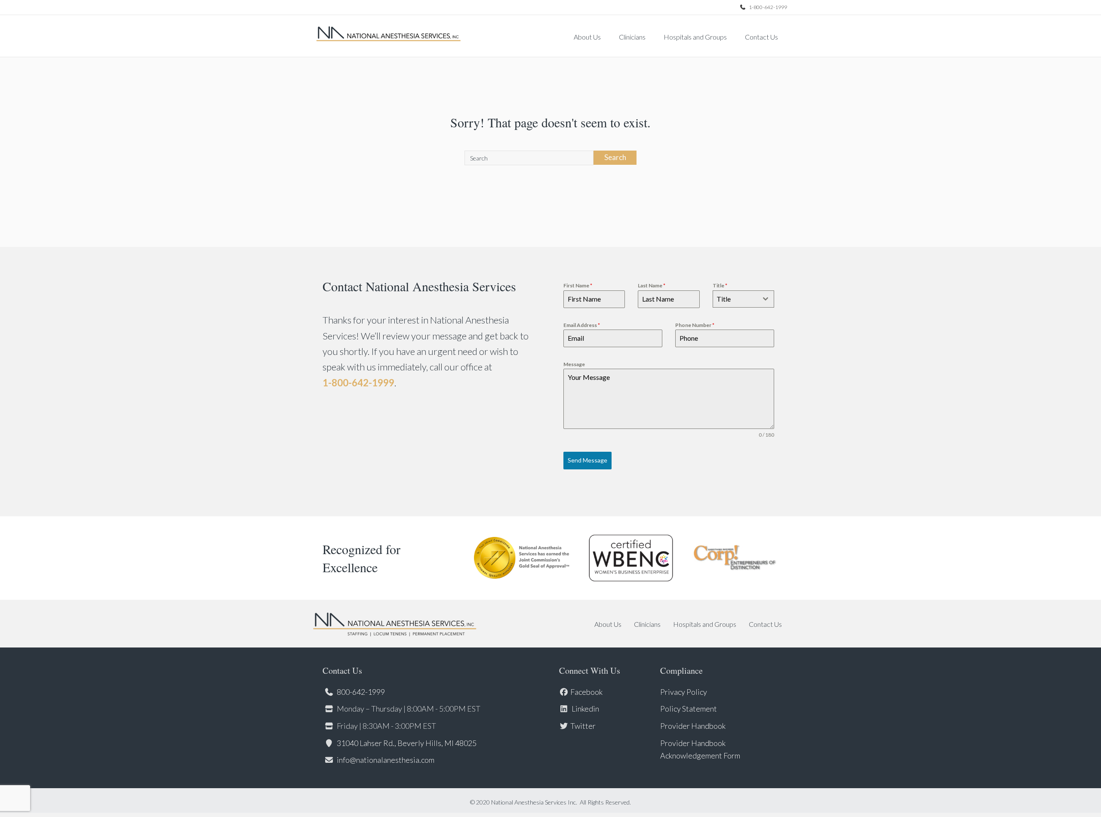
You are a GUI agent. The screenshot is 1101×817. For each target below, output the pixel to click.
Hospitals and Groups (695, 37)
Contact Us (761, 37)
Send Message (587, 460)
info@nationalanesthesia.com (385, 760)
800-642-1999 (361, 692)
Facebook (586, 692)
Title (720, 285)
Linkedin (584, 708)
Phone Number (694, 325)
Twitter (583, 726)
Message (574, 364)
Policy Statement (688, 708)
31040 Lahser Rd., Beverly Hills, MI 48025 (407, 743)
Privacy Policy (683, 692)
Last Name (651, 285)
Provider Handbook (693, 726)
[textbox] (735, 299)
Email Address (581, 325)
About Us (587, 37)
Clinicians (632, 37)
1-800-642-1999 (767, 7)
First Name (577, 285)
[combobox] (743, 299)
